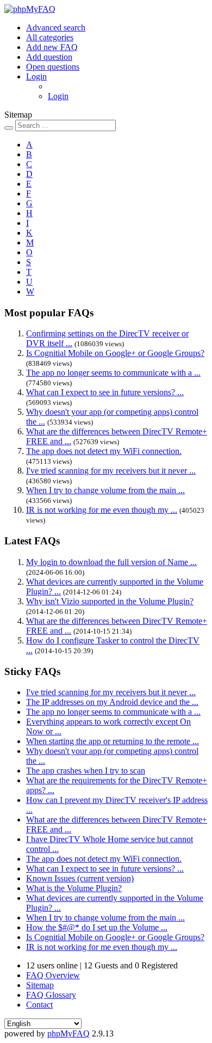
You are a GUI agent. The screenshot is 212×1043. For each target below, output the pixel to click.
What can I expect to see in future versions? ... (105, 392)
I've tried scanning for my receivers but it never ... (111, 470)
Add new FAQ (52, 47)
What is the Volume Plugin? (74, 888)
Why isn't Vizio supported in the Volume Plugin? (110, 601)
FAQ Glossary (51, 994)
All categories (49, 37)
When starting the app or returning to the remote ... (112, 741)
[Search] (8, 128)
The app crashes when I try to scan (85, 770)
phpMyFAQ (68, 1033)
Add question (49, 57)
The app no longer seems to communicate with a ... (113, 372)
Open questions (52, 66)
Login (36, 76)
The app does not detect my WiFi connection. (104, 451)
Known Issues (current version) (80, 878)
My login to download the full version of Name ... (111, 562)
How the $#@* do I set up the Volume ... (96, 927)
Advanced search (55, 27)
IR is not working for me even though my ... (101, 509)
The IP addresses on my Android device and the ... (112, 702)
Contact (39, 1004)
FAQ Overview (53, 975)
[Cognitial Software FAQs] (29, 9)
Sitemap (40, 985)
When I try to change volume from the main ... (105, 490)
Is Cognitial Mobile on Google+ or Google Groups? (115, 353)
